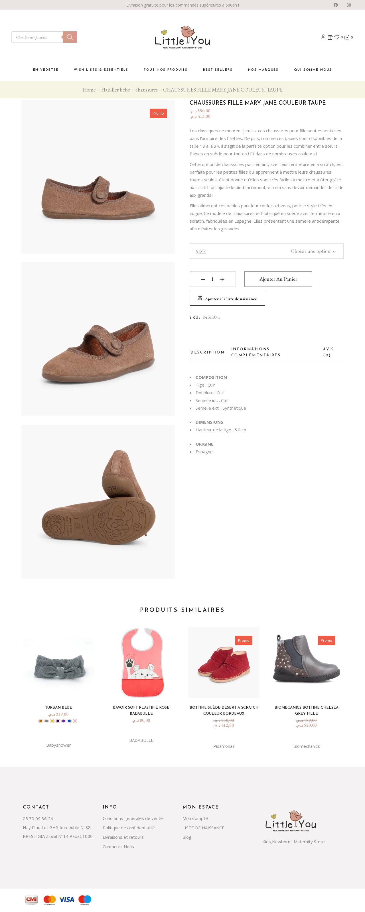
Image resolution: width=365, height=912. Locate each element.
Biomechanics (306, 746)
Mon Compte (195, 818)
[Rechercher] (70, 37)
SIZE (201, 251)
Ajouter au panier (278, 279)
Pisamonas (224, 746)
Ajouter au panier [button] (143, 690)
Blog (186, 837)
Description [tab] (207, 352)
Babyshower (58, 745)
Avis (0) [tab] (328, 352)
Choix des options (60, 690)
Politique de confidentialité (129, 827)
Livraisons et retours (123, 837)
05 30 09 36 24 (38, 818)
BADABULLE (141, 740)
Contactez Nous (118, 846)
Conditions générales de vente (133, 818)
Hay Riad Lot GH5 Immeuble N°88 (57, 827)
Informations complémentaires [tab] (256, 352)
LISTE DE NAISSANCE (203, 827)
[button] (227, 298)
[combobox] (309, 250)
